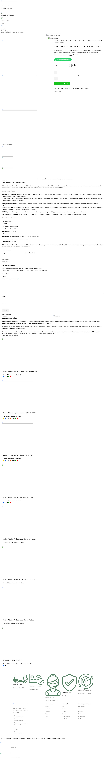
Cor (56, 65)
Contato (64, 711)
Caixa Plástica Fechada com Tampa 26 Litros (19, 579)
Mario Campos (81, 716)
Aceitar (3, 740)
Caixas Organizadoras (18, 542)
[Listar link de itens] (20, 725)
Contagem (80, 711)
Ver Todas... (81, 718)
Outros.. (47, 718)
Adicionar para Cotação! (62, 83)
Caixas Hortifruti (16, 375)
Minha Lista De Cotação (54, 35)
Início (55, 40)
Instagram (48, 709)
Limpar (70, 66)
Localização (64, 718)
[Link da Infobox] (20, 681)
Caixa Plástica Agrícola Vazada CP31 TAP (18, 455)
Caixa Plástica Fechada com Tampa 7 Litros (18, 620)
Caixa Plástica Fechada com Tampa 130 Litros (19, 539)
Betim (79, 713)
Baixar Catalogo (54, 38)
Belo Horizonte (81, 706)
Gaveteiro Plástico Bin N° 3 (12, 660)
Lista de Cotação (66, 716)
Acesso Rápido (66, 704)
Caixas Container (70, 40)
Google (47, 706)
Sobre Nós (64, 709)
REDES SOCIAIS (49, 704)
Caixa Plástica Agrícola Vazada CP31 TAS (18, 497)
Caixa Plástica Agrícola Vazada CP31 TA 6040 (19, 413)
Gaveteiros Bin (28, 663)
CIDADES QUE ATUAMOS (84, 704)
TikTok (47, 716)
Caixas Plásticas (61, 40)
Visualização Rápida (102, 378)
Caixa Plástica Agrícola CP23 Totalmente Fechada (20, 371)
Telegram (48, 713)
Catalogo (64, 713)
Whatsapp (48, 711)
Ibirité (79, 709)
